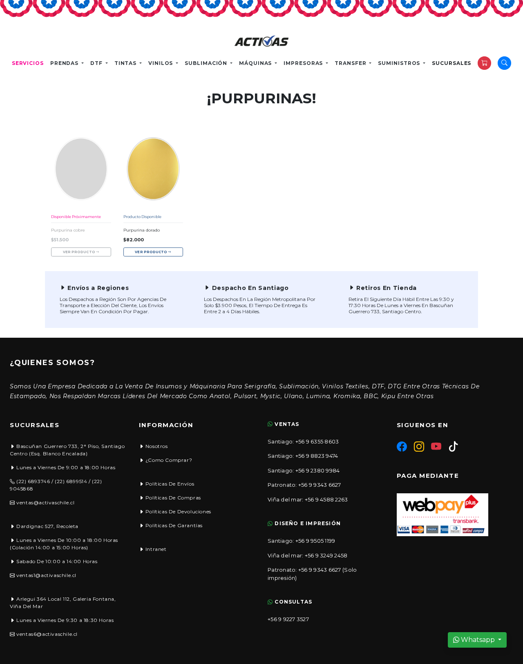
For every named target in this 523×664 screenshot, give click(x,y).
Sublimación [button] (207, 63)
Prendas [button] (65, 63)
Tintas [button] (126, 63)
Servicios (28, 63)
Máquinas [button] (256, 63)
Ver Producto (79, 252)
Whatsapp (477, 640)
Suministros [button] (400, 63)
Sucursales (451, 63)
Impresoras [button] (304, 63)
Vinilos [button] (161, 63)
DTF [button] (97, 63)
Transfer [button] (351, 63)
